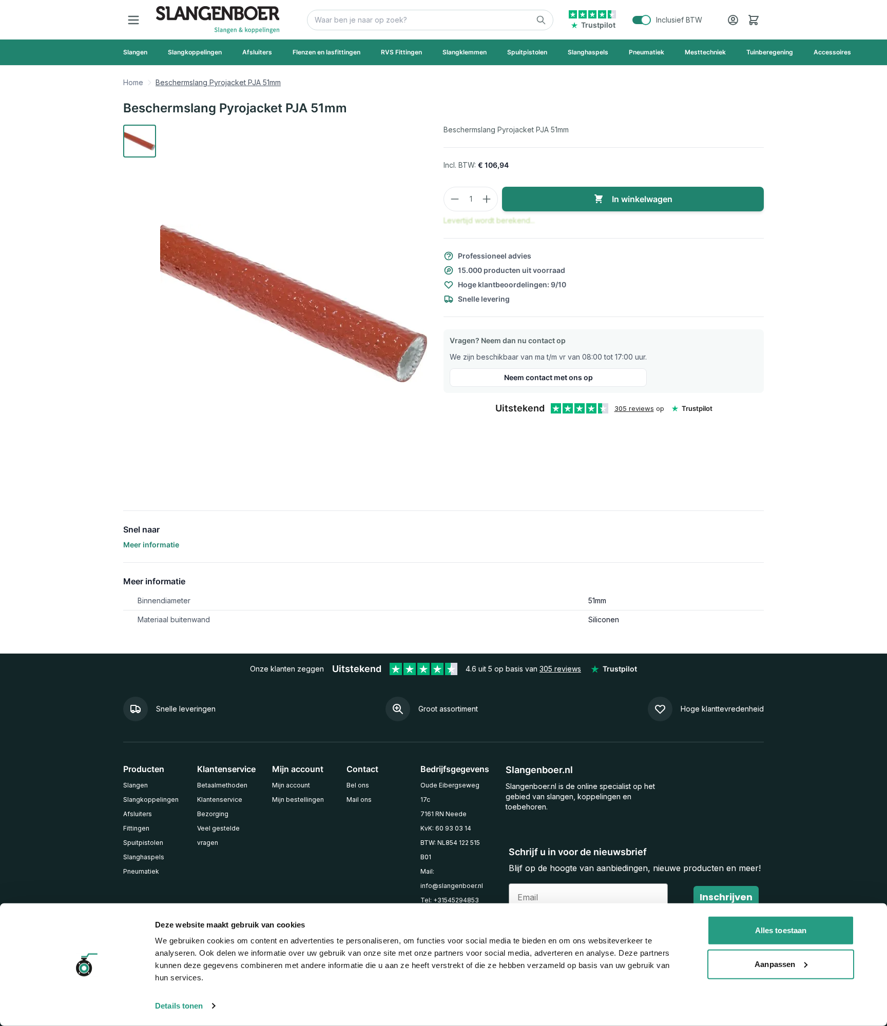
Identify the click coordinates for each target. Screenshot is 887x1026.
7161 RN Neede (443, 814)
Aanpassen (775, 963)
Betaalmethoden (222, 785)
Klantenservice (219, 799)
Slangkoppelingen (151, 799)
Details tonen (179, 1005)
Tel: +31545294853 (449, 900)
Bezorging (212, 814)
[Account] (733, 20)
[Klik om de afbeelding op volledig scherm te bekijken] (293, 303)
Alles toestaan (780, 930)
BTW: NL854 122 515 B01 (450, 850)
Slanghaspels (143, 857)
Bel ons (357, 785)
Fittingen (136, 828)
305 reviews (634, 408)
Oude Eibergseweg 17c (449, 792)
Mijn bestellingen (298, 799)
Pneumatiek (141, 871)
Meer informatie (151, 544)
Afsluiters (137, 814)
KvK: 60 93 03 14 (445, 828)
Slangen (135, 785)
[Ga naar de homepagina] (217, 19)
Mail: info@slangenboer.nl (451, 878)
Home (133, 82)
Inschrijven (726, 897)
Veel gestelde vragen (218, 835)
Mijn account (291, 785)
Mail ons (359, 799)
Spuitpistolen (143, 842)
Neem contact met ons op (548, 377)
